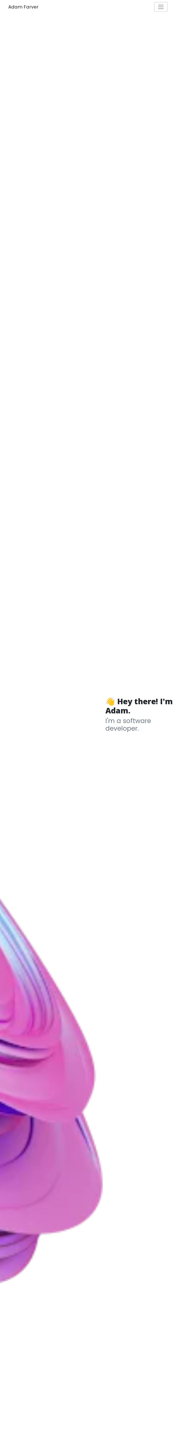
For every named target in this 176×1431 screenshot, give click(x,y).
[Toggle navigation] (161, 7)
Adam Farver (23, 7)
